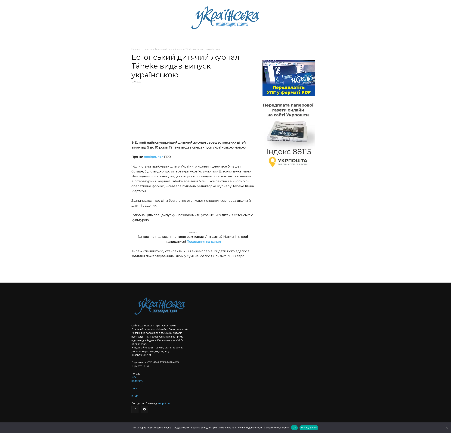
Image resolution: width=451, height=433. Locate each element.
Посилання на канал (204, 242)
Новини (148, 49)
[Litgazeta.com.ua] (225, 17)
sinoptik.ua (163, 403)
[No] (446, 427)
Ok (294, 427)
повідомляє (153, 157)
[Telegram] (144, 409)
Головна (135, 49)
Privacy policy (309, 427)
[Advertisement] (192, 111)
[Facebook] (134, 409)
